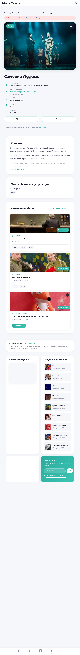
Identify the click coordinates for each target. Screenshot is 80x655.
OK (70, 471)
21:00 (31, 247)
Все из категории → (60, 208)
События (30, 653)
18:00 (13, 192)
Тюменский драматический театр (29, 13)
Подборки (50, 653)
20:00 (23, 247)
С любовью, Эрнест (21, 239)
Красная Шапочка (21, 278)
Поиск (61, 653)
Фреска (16, 242)
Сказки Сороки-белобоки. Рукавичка (30, 317)
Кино (40, 653)
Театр (14, 13)
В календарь (23, 119)
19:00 (15, 247)
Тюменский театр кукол (21, 281)
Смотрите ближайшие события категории (33, 18)
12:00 (23, 286)
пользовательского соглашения (56, 477)
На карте (59, 119)
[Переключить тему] (76, 3)
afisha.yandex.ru (43, 128)
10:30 (15, 286)
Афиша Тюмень (11, 3)
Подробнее (18, 326)
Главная (7, 13)
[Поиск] (70, 3)
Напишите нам (30, 343)
